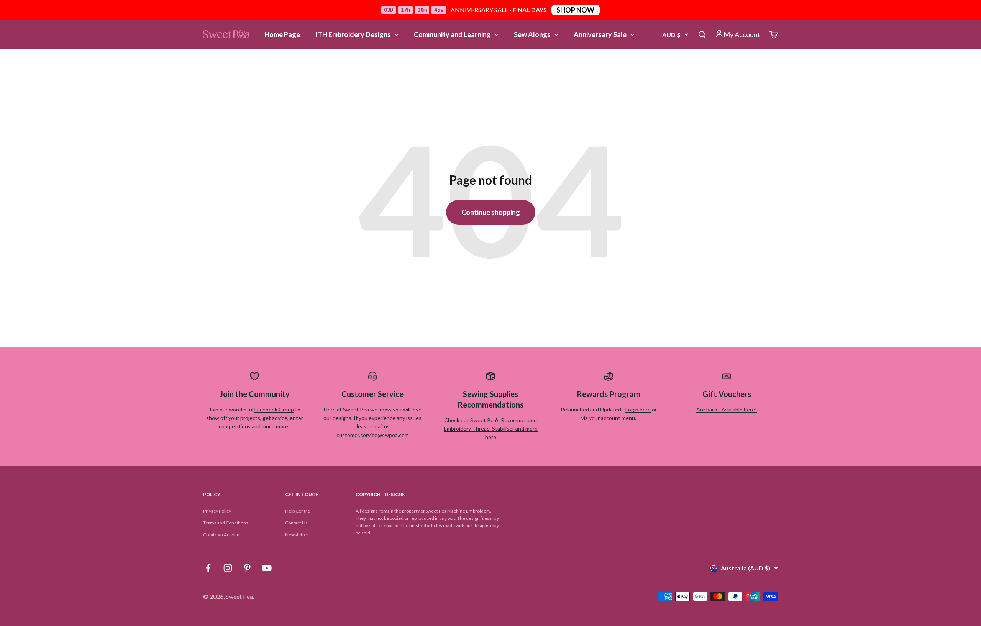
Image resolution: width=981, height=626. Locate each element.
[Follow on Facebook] (208, 568)
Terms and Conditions (225, 523)
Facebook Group (274, 409)
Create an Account (222, 535)
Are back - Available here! (726, 409)
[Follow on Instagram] (228, 568)
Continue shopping (490, 212)
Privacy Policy (217, 511)
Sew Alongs (532, 34)
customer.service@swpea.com (372, 435)
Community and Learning (452, 34)
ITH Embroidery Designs (353, 34)
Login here (638, 409)
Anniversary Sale (600, 34)
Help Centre (297, 511)
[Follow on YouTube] (267, 568)
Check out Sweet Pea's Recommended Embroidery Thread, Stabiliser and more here (491, 429)
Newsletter (296, 535)
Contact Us (296, 523)
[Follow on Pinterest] (247, 568)
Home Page (282, 34)
